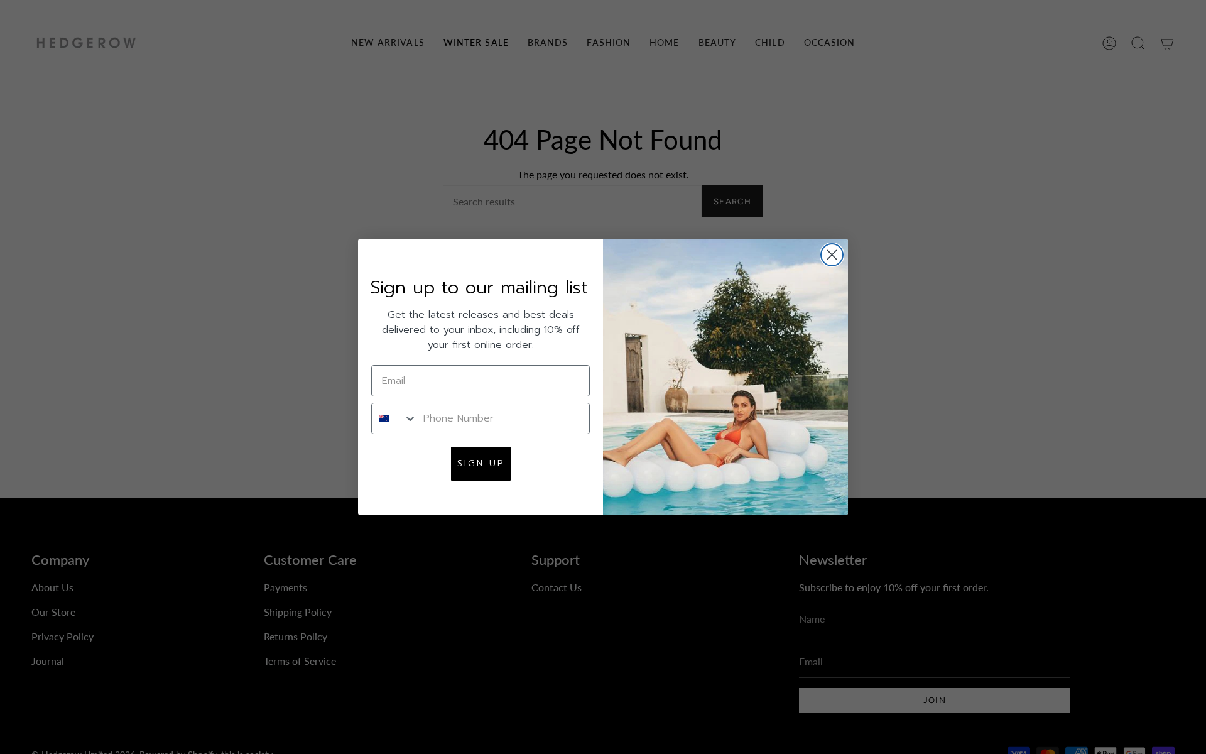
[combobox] (394, 418)
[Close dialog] (832, 255)
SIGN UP (480, 463)
